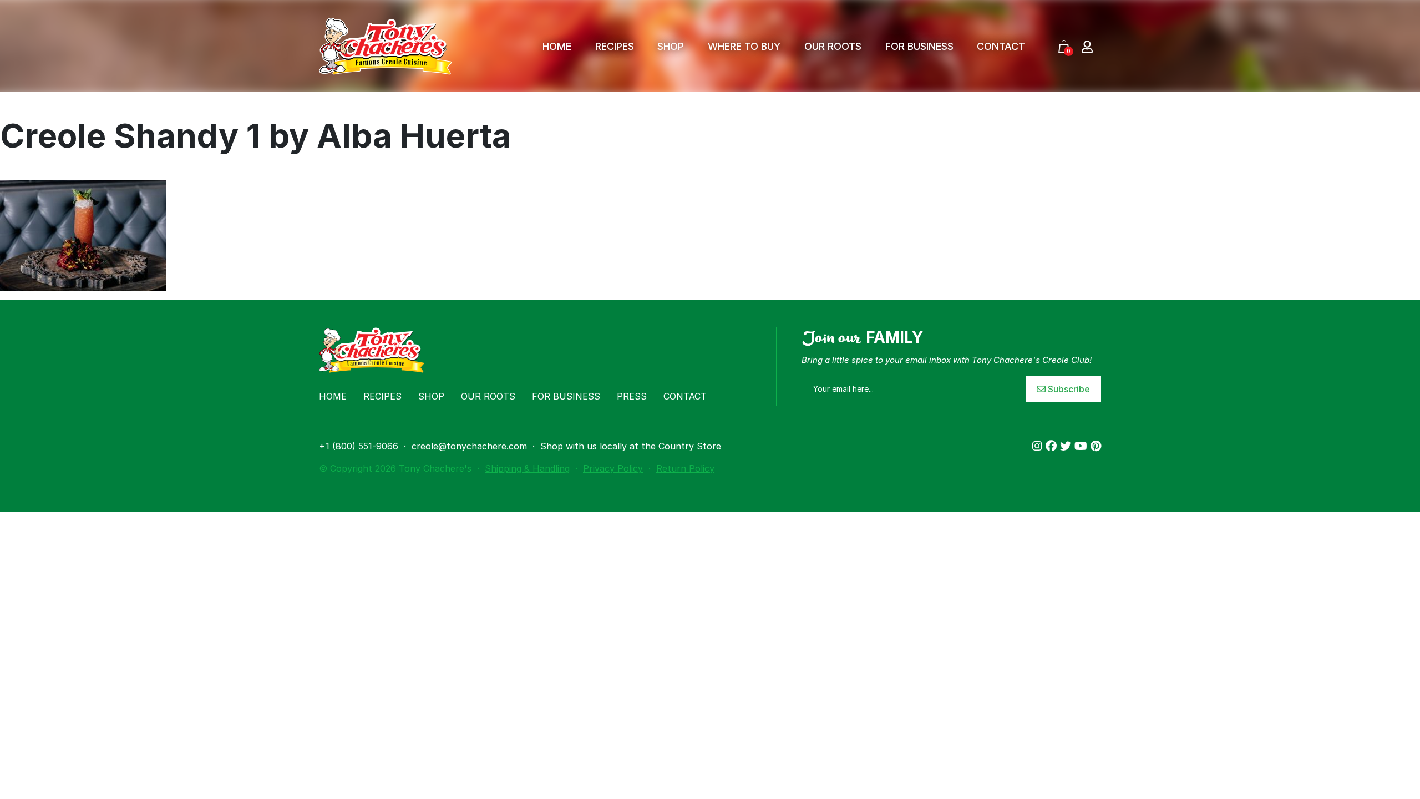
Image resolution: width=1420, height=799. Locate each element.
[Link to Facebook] (1053, 446)
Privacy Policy (613, 468)
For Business (919, 46)
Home (556, 46)
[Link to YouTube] (1082, 446)
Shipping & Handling (527, 468)
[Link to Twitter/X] (1067, 446)
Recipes (614, 46)
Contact (1001, 46)
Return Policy (685, 468)
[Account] (1087, 46)
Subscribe (1068, 389)
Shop (670, 46)
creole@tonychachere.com (469, 446)
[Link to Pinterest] (1096, 446)
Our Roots (832, 46)
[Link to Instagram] (1039, 446)
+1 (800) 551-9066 (358, 446)
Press (632, 396)
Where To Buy (744, 46)
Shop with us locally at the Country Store (630, 446)
